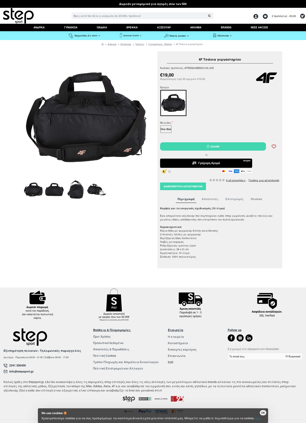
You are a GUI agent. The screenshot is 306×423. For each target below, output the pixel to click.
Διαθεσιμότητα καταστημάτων (183, 186)
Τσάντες (139, 44)
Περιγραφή (186, 199)
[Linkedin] (249, 337)
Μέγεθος (165, 123)
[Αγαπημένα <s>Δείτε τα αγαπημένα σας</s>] (265, 16)
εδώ (257, 418)
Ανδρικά (112, 44)
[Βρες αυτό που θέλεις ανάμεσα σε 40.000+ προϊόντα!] (209, 15)
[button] (145, 125)
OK (263, 412)
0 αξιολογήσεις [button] (236, 180)
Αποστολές (210, 199)
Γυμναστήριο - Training (160, 44)
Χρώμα (164, 87)
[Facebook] (231, 337)
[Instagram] (240, 337)
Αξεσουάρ (125, 44)
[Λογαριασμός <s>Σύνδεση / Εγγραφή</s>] (257, 16)
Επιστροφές (234, 199)
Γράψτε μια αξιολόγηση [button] (264, 180)
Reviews (256, 199)
